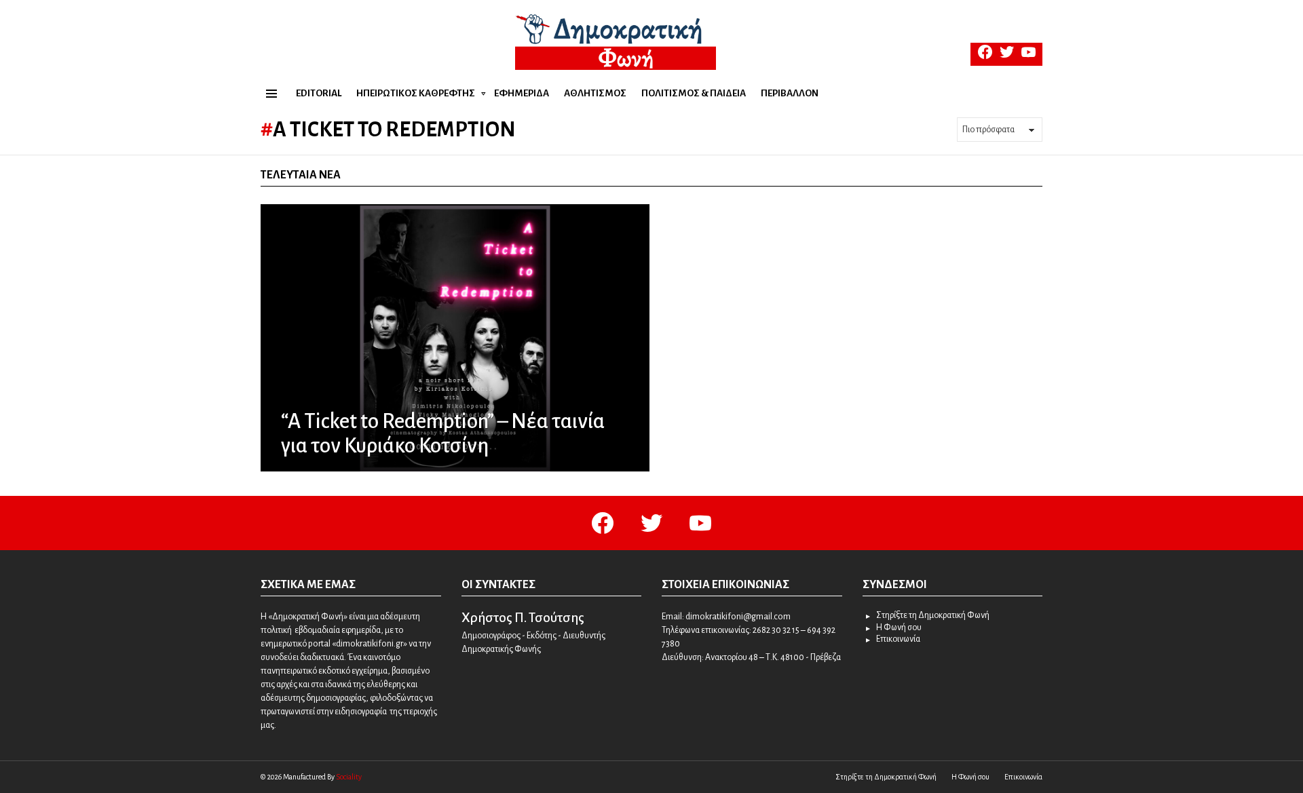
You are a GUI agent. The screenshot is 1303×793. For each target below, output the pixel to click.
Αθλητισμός (595, 93)
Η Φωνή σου (899, 627)
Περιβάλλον (789, 93)
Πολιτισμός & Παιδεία (693, 93)
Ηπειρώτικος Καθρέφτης (415, 93)
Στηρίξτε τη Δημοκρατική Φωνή (932, 615)
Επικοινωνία (898, 639)
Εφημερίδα (521, 93)
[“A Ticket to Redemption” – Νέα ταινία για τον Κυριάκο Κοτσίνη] (455, 337)
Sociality (349, 777)
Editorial (318, 93)
